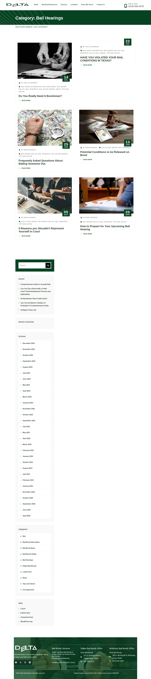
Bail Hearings (32, 89)
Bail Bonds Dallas (112, 50)
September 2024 (29, 361)
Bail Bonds (56, 656)
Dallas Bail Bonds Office (92, 648)
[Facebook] (16, 662)
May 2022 (26, 432)
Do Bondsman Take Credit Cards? (34, 298)
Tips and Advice (113, 53)
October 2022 (28, 415)
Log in (23, 608)
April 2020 (26, 516)
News (58, 89)
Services (64, 4)
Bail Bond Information (31, 86)
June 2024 (27, 379)
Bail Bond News (49, 86)
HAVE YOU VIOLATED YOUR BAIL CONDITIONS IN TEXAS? (101, 59)
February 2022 (28, 450)
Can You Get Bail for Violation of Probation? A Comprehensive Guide (35, 304)
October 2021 (28, 462)
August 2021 (27, 468)
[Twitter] (20, 662)
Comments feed (27, 617)
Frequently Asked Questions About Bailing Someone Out (41, 162)
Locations (74, 4)
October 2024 (28, 355)
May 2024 (26, 385)
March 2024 (27, 397)
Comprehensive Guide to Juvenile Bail (35, 284)
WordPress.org (26, 621)
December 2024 (29, 343)
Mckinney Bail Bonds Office (121, 648)
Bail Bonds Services (61, 648)
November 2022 (29, 409)
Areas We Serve (87, 4)
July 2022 (26, 426)
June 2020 (27, 510)
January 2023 (28, 403)
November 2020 (29, 492)
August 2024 (27, 367)
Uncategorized (28, 590)
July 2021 (26, 474)
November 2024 (29, 349)
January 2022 (28, 456)
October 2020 (28, 498)
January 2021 (28, 486)
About (36, 4)
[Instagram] (25, 662)
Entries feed (25, 613)
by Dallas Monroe (29, 83)
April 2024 (26, 391)
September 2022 (29, 420)
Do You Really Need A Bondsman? (40, 96)
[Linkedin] (30, 662)
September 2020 (29, 504)
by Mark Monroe (28, 150)
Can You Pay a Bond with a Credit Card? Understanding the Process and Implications (36, 291)
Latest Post (27, 572)
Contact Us (101, 4)
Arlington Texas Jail (28, 310)
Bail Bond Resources (49, 4)
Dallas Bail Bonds (47, 89)
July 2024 (26, 373)
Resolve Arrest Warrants (60, 658)
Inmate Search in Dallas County (63, 662)
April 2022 (26, 438)
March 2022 (27, 444)
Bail (24, 536)
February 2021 (28, 480)
